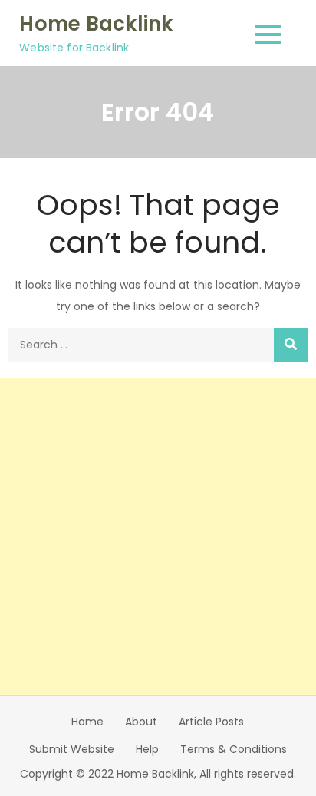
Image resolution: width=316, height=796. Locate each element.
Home (87, 721)
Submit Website (71, 749)
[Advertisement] (158, 536)
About (141, 721)
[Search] (291, 345)
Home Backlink (96, 24)
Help (147, 749)
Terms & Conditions (233, 749)
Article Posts (211, 721)
